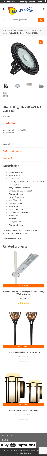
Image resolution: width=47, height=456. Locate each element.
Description (8, 144)
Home (7, 30)
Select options (23, 346)
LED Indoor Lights (20, 30)
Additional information (12, 151)
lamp (9, 132)
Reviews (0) (7, 158)
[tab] (23, 143)
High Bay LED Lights (18, 130)
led (12, 132)
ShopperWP (27, 453)
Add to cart (23, 286)
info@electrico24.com (32, 1)
